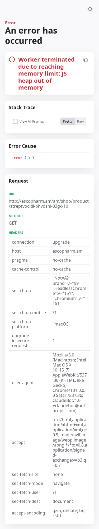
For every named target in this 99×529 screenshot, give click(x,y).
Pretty (68, 121)
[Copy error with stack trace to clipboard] (85, 60)
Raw (80, 121)
